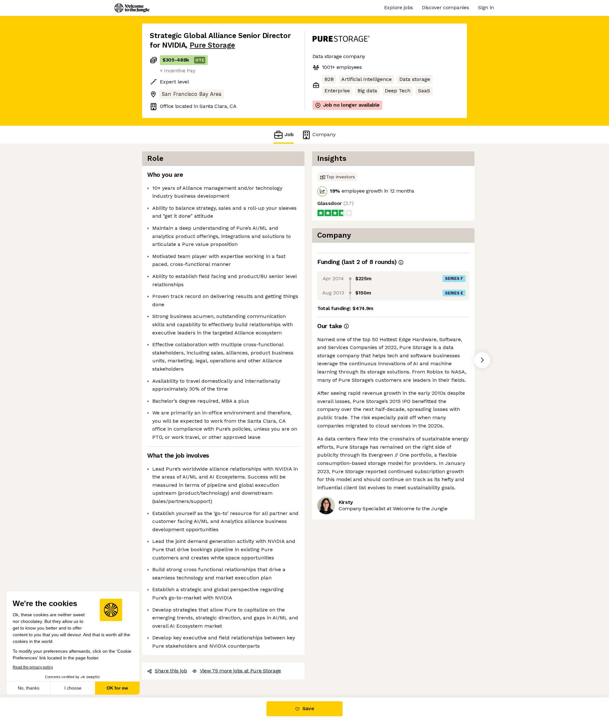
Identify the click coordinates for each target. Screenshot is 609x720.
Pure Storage (212, 45)
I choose (73, 687)
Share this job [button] (171, 671)
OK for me (117, 687)
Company (324, 134)
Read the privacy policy (33, 667)
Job (289, 134)
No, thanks (28, 687)
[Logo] (132, 7)
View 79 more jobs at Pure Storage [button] (240, 671)
